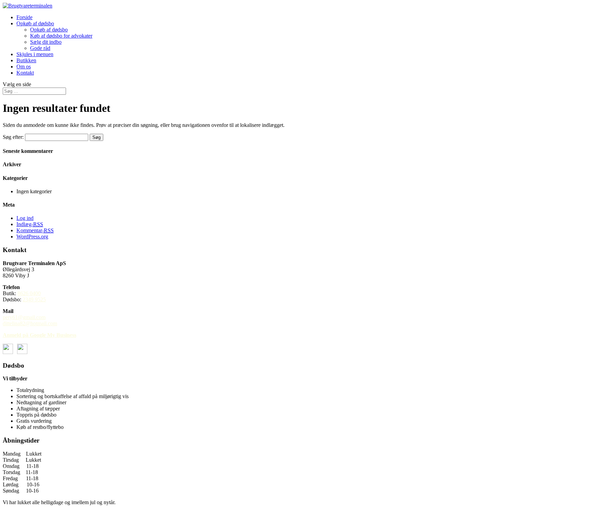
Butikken (26, 60)
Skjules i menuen (34, 54)
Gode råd (40, 48)
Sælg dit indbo (46, 42)
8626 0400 (29, 293)
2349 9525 (34, 299)
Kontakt (25, 73)
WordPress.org (32, 236)
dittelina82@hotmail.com (30, 323)
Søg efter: (13, 137)
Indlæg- (29, 224)
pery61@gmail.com (24, 317)
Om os (23, 66)
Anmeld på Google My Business (39, 335)
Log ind (25, 218)
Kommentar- (35, 230)
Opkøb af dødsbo (35, 23)
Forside (24, 17)
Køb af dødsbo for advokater (61, 36)
